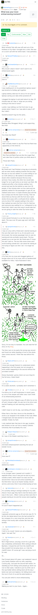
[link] (7, 19)
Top (8, 34)
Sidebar (4, 30)
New (24, 34)
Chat (3, 38)
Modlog (4, 598)
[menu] (35, 2)
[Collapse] (3, 43)
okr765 (7, 2)
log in (13, 25)
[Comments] (33, 14)
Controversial (16, 34)
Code (3, 608)
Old (29, 34)
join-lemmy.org (6, 612)
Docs (3, 605)
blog (11, 347)
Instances (4, 601)
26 (3, 20)
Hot (3, 34)
